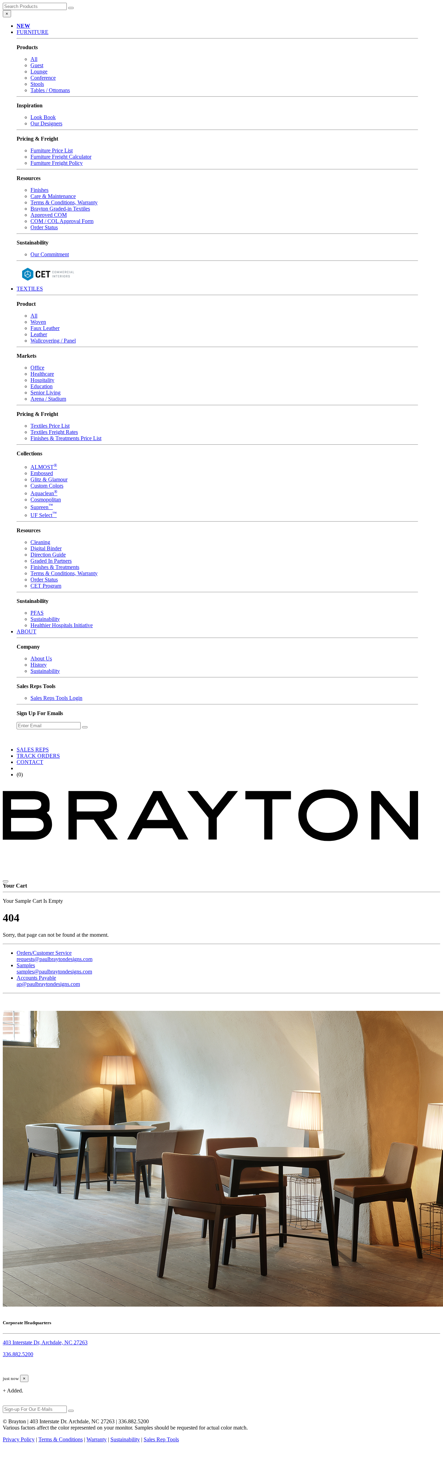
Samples (54, 968)
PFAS (37, 613)
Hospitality (42, 380)
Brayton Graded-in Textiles (60, 209)
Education (41, 386)
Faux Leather (45, 328)
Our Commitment (49, 254)
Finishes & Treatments (54, 567)
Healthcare (42, 374)
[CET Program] (48, 282)
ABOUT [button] (26, 631)
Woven (38, 322)
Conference (43, 78)
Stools (37, 84)
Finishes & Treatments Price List (65, 438)
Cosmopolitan (45, 499)
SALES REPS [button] (33, 750)
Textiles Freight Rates (54, 432)
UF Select (43, 515)
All (33, 59)
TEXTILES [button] (30, 289)
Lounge (38, 71)
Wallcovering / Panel (53, 341)
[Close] (5, 881)
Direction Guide (48, 555)
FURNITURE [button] (32, 32)
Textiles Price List (50, 426)
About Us (41, 658)
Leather (38, 334)
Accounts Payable (48, 981)
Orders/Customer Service (54, 956)
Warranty (97, 1439)
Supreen (41, 507)
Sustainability (45, 619)
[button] (23, 26)
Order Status (44, 227)
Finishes (39, 190)
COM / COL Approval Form (61, 221)
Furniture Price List (51, 150)
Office (37, 368)
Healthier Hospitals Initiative (61, 625)
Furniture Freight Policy (56, 163)
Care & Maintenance (53, 196)
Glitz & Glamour (48, 479)
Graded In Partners (51, 561)
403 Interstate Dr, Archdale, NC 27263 (45, 1342)
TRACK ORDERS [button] (38, 756)
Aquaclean (43, 493)
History (38, 665)
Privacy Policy (19, 1439)
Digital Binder (46, 548)
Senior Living (45, 392)
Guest (36, 65)
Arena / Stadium (48, 399)
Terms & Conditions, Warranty (64, 202)
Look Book (43, 117)
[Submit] (71, 8)
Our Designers (46, 123)
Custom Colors (46, 486)
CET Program (45, 586)
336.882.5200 (18, 1354)
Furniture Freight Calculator (60, 157)
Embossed (41, 473)
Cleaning (40, 542)
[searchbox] (35, 6)
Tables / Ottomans (50, 90)
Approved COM (48, 215)
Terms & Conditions (60, 1439)
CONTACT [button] (30, 762)
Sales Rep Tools (161, 1439)
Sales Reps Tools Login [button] (56, 698)
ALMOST (43, 467)
